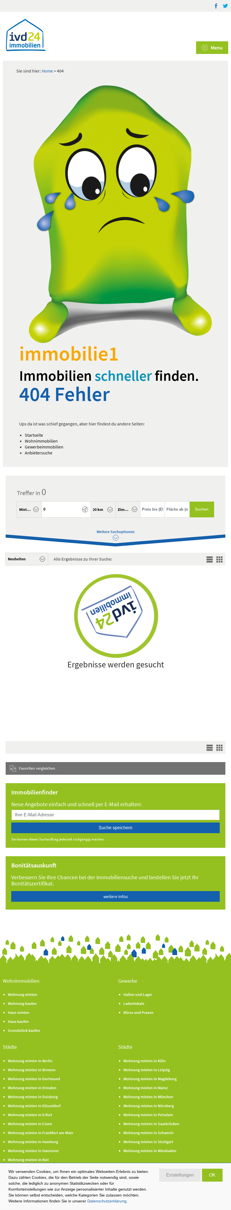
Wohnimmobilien (41, 441)
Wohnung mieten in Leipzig (146, 1069)
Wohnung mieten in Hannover (33, 1150)
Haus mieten (18, 1012)
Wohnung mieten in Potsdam (148, 1114)
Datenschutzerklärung (106, 1201)
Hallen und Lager (137, 994)
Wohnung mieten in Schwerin (148, 1132)
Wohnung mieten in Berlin (30, 1060)
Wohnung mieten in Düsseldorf (34, 1105)
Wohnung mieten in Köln (144, 1060)
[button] (29, 509)
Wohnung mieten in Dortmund (34, 1078)
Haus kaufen (18, 1021)
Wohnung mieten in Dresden (32, 1087)
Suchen (201, 509)
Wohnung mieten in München (148, 1096)
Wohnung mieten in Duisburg (33, 1096)
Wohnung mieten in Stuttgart (148, 1141)
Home (47, 71)
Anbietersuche (38, 453)
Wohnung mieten (22, 994)
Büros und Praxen (138, 1012)
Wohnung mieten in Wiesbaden (149, 1150)
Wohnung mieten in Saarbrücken (151, 1123)
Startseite (34, 435)
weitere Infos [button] (115, 896)
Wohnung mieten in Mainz (145, 1087)
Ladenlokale (133, 1003)
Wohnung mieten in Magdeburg (150, 1078)
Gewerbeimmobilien (44, 447)
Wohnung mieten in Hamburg (33, 1141)
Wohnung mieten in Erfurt (30, 1114)
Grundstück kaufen (24, 1030)
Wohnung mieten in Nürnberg (148, 1105)
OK (212, 1175)
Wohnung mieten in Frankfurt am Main (40, 1132)
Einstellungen (180, 1175)
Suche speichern (115, 827)
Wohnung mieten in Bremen (31, 1069)
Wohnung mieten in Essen (30, 1123)
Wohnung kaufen (22, 1003)
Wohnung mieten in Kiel (28, 1159)
